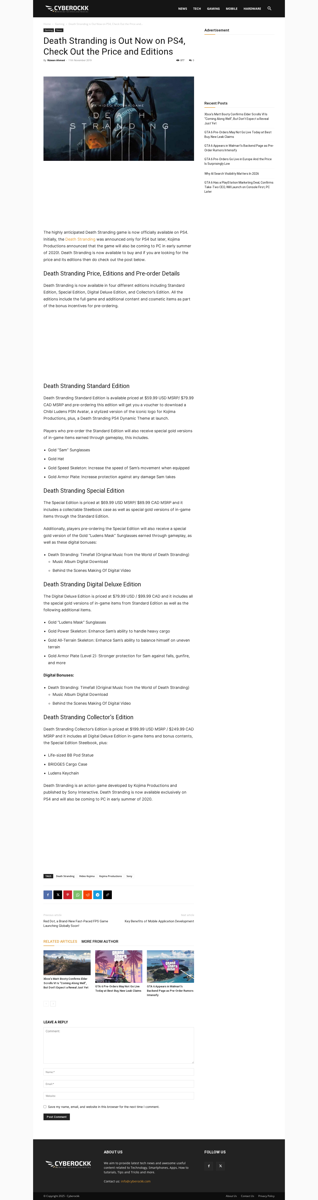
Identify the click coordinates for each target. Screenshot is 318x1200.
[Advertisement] (118, 196)
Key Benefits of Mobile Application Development (159, 921)
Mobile (232, 9)
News (182, 9)
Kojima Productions (110, 876)
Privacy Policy (266, 1196)
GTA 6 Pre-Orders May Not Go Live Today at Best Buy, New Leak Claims (237, 134)
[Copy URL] (107, 894)
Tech (197, 9)
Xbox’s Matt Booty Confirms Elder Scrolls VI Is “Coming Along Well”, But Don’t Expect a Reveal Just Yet (65, 983)
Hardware (252, 9)
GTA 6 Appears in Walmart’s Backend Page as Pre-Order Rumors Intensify (170, 991)
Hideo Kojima (87, 876)
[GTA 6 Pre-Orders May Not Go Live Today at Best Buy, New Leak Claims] (118, 966)
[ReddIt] (87, 894)
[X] (57, 894)
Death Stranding (80, 239)
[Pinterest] (67, 894)
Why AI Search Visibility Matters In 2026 (231, 173)
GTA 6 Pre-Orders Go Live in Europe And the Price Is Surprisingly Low (238, 161)
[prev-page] (46, 1003)
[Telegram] (97, 894)
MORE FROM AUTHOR (100, 941)
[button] (269, 9)
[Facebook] (47, 894)
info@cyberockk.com (136, 1181)
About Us (231, 1196)
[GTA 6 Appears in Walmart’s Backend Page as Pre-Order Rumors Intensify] (170, 966)
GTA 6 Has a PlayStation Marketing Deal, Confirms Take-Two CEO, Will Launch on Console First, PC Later (238, 187)
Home (47, 24)
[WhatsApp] (77, 894)
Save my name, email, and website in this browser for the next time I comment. (103, 1107)
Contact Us (247, 1196)
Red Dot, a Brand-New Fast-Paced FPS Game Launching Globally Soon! (75, 923)
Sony (129, 876)
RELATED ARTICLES (60, 941)
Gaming (213, 9)
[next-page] (53, 1003)
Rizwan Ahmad (56, 60)
